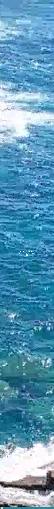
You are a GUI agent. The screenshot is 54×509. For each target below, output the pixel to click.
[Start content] (27, 255)
